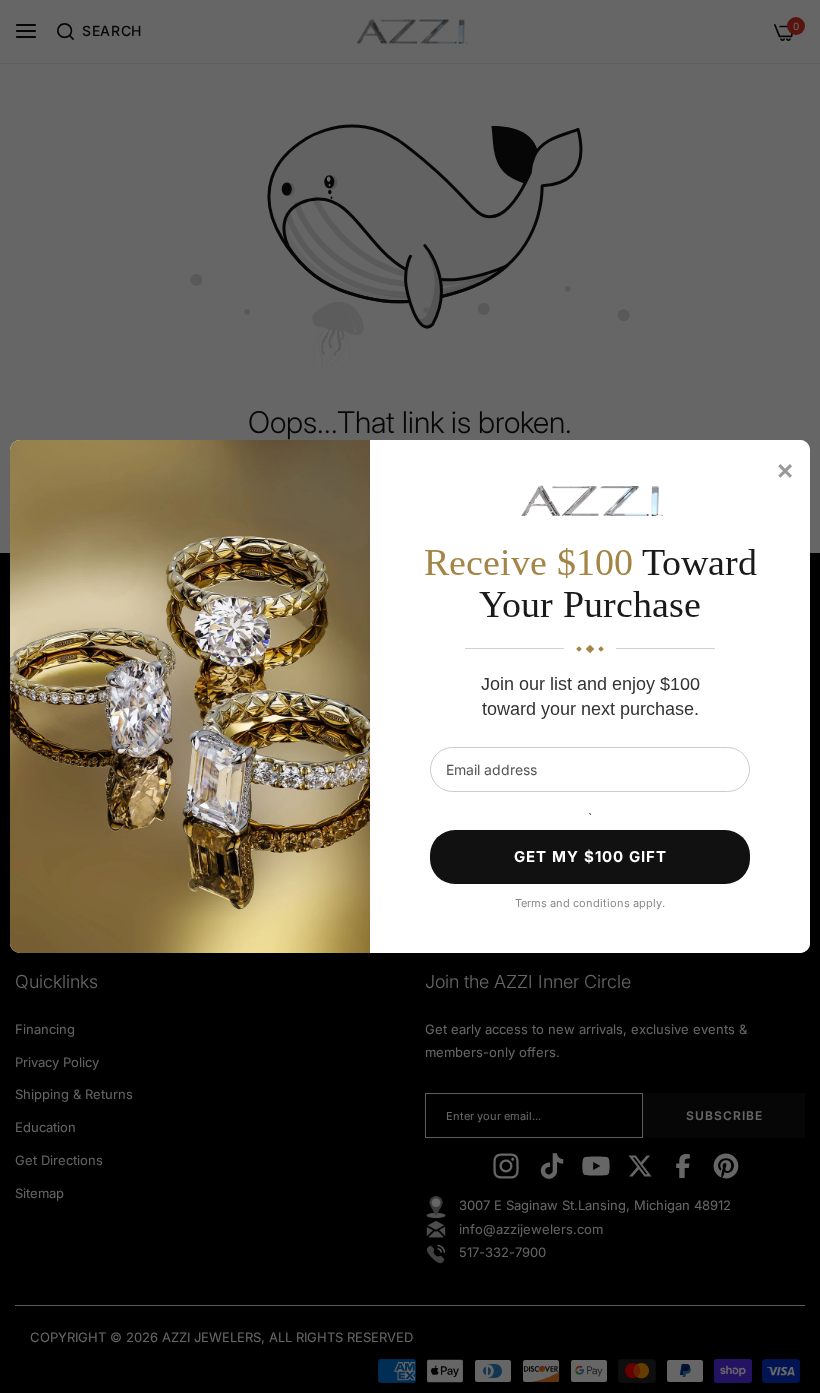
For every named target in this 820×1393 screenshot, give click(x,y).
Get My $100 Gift (590, 856)
